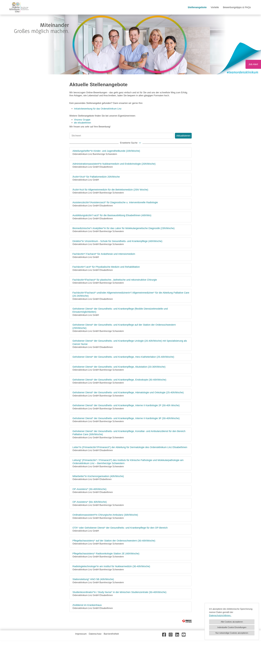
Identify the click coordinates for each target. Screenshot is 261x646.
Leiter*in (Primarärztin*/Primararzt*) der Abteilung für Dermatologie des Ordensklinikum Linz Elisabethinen (129, 447)
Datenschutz (95, 634)
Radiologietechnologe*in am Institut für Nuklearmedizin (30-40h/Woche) (111, 566)
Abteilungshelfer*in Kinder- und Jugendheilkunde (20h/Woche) (106, 151)
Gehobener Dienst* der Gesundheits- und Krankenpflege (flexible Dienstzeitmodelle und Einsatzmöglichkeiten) (120, 310)
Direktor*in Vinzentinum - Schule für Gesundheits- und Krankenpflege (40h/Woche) (117, 241)
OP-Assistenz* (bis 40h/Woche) (89, 502)
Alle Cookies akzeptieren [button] (232, 622)
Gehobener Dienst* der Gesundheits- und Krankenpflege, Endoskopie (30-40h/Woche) (119, 379)
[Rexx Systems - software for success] (187, 621)
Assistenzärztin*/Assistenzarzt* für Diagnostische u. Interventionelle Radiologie (115, 202)
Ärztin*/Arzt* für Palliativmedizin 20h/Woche (96, 176)
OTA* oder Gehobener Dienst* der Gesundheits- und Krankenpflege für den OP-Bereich (120, 527)
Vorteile (215, 7)
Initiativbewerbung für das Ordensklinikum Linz (98, 108)
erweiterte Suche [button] (128, 143)
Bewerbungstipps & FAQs (237, 7)
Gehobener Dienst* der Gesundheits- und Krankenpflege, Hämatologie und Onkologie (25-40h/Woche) (128, 392)
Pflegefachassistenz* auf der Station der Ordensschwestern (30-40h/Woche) (113, 540)
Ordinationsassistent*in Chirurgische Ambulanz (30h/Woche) (105, 514)
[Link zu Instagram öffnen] (170, 635)
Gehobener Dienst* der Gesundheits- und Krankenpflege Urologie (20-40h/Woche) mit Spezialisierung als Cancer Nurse (129, 342)
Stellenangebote (197, 7)
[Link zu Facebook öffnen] (164, 635)
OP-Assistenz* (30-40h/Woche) (89, 489)
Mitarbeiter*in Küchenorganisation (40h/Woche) (98, 476)
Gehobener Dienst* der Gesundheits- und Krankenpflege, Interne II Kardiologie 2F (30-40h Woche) (126, 405)
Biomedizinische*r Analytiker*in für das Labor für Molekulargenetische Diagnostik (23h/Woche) (123, 228)
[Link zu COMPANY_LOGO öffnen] (19, 7)
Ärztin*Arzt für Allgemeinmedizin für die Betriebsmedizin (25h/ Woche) (110, 189)
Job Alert (253, 64)
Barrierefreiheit (111, 634)
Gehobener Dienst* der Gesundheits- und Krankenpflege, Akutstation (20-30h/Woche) (118, 366)
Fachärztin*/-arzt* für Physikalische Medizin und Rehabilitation (106, 266)
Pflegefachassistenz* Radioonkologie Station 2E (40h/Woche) (105, 553)
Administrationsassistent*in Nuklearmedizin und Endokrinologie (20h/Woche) (114, 163)
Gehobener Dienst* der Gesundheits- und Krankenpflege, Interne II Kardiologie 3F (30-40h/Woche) (126, 418)
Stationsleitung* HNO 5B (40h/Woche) (93, 579)
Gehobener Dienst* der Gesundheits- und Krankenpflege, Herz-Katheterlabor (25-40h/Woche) (123, 356)
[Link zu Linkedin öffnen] (177, 635)
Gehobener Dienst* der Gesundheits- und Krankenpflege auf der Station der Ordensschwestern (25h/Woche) (124, 326)
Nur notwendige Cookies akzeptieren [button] (231, 633)
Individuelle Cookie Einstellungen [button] (231, 627)
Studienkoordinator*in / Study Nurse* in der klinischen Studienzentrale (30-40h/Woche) (119, 592)
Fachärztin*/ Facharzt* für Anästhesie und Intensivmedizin (103, 254)
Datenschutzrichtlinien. (220, 615)
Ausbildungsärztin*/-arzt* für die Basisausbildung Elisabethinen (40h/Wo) (111, 215)
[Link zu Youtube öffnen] (183, 635)
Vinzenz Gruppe (82, 119)
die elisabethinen (82, 122)
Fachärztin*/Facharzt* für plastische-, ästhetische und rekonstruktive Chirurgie (114, 279)
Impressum (81, 634)
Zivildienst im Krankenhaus (87, 605)
